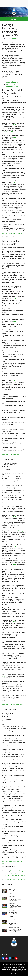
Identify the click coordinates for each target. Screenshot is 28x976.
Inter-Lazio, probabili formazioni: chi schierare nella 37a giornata (15, 906)
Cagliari (14, 564)
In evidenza (11, 873)
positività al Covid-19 (8, 132)
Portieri (16, 873)
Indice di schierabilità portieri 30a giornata (13, 233)
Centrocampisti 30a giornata (13, 84)
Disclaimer (17, 973)
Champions (19, 576)
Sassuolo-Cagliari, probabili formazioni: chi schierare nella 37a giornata (14, 922)
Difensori (4, 873)
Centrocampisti (14, 871)
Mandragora (21, 531)
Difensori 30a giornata (12, 82)
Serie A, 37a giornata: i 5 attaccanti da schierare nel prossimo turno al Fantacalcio (15, 931)
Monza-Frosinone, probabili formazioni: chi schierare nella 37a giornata (14, 891)
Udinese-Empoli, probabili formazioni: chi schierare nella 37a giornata (14, 914)
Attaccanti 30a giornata (12, 86)
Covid (3, 676)
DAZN (14, 125)
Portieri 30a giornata (11, 81)
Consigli (21, 871)
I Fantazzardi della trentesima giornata (14, 879)
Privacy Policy (11, 973)
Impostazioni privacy (23, 974)
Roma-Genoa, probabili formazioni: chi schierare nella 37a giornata (15, 899)
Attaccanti (6, 871)
